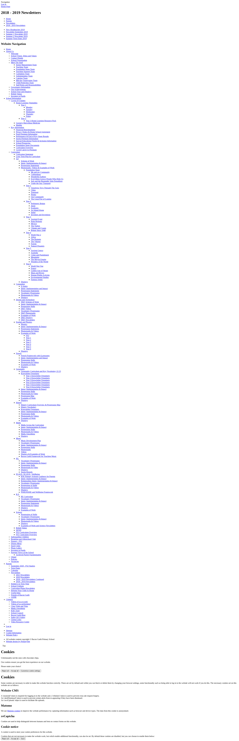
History (19, 403)
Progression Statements (30, 165)
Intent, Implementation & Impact (33, 163)
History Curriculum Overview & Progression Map (40, 405)
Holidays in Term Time (20, 584)
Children (9, 599)
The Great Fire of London (41, 199)
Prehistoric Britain (38, 203)
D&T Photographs (28, 313)
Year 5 (28, 248)
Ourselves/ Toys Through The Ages (45, 188)
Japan (33, 206)
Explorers (34, 208)
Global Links (16, 620)
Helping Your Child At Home (22, 590)
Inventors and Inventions (40, 215)
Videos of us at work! (19, 602)
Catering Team (22, 78)
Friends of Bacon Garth (20, 595)
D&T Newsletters (28, 320)
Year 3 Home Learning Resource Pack (41, 121)
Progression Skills (28, 306)
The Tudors (35, 226)
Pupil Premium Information (26, 134)
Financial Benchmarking (25, 130)
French (18, 353)
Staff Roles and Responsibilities (28, 85)
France (33, 268)
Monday (29, 107)
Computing (20, 284)
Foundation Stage (33, 170)
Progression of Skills (29, 485)
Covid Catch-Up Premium (26, 150)
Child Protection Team (25, 83)
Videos (23, 452)
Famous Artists (37, 280)
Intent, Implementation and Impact (34, 288)
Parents (9, 21)
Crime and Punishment (40, 255)
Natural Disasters (37, 246)
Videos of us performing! (21, 604)
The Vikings (36, 241)
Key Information (17, 127)
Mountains (35, 257)
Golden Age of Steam (39, 271)
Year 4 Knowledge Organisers (38, 382)
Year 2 (28, 201)
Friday (28, 116)
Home (8, 19)
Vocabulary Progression (30, 293)
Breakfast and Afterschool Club (23, 539)
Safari (33, 212)
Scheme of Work (27, 161)
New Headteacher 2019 (15, 30)
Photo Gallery (16, 548)
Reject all (5, 671)
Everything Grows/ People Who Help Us (47, 179)
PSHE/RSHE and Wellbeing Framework (37, 492)
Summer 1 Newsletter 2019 (17, 34)
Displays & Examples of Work (33, 454)
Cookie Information (13, 633)
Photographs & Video (29, 394)
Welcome (14, 54)
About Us (10, 51)
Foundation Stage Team (25, 69)
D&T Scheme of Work (30, 302)
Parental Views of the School (22, 552)
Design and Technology (25, 300)
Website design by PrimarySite (18, 641)
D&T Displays (26, 318)
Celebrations (36, 174)
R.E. (18, 494)
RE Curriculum (27, 497)
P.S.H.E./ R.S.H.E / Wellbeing (28, 474)
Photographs (26, 450)
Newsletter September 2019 (17, 32)
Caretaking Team (22, 74)
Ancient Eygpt (36, 219)
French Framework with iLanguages (35, 356)
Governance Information (20, 87)
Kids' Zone (15, 611)
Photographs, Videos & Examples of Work (37, 168)
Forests (33, 244)
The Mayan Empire (38, 259)
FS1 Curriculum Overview (26, 535)
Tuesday (29, 110)
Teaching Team (22, 67)
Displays (24, 282)
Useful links (15, 593)
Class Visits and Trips (19, 606)
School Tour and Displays (21, 92)
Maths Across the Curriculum (32, 425)
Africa (33, 237)
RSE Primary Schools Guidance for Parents (38, 476)
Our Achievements (18, 89)
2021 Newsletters (23, 575)
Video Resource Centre (20, 622)
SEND (18, 530)
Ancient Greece (37, 250)
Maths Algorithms (28, 434)
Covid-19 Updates (18, 101)
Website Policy (12, 635)
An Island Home (37, 210)
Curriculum (15, 152)
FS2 (27, 335)
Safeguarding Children (20, 537)
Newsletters (10, 23)
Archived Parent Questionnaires (28, 555)
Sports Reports (26, 472)
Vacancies (15, 561)
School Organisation (19, 60)
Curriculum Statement (24, 154)
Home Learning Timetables (26, 103)
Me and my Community (40, 172)
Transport (34, 192)
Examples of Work (28, 315)
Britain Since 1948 (38, 230)
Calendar (14, 570)
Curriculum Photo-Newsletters (23, 588)
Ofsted (13, 557)
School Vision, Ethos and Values (24, 56)
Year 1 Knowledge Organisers (38, 376)
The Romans (36, 239)
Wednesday (30, 112)
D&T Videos (26, 309)
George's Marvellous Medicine (28, 123)
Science (19, 512)
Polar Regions (36, 221)
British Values (16, 94)
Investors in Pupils (18, 96)
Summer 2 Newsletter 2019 (17, 36)
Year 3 (23, 118)
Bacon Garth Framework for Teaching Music (38, 456)
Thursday (29, 114)
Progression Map (27, 396)
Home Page (5, 6)
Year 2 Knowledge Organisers (38, 378)
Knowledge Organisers (30, 373)
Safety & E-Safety (18, 617)
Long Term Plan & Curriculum (28, 156)
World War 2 (36, 235)
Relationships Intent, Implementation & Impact (39, 481)
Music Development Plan (31, 441)
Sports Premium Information (27, 139)
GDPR (13, 597)
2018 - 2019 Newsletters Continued (30, 579)
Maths (18, 423)
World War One (37, 266)
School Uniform (17, 586)
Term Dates (15, 568)
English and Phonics (24, 322)
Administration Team (24, 76)
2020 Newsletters (23, 577)
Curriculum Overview (24, 148)
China (33, 190)
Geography (20, 369)
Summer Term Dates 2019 (16, 39)
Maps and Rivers (37, 273)
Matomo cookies (13, 711)
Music (18, 438)
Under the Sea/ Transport (41, 183)
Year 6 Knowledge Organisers (38, 387)
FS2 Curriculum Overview (26, 532)
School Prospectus (23, 143)
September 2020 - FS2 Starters (23, 566)
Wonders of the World (39, 262)
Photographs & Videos (30, 295)
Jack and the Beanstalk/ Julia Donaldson (46, 181)
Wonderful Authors (38, 177)
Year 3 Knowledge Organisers (38, 380)
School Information (13, 98)
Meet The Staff (17, 63)
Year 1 (23, 105)
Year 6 (28, 264)
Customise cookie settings (30, 671)
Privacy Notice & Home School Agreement (33, 132)
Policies (14, 559)
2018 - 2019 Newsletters (15, 25)
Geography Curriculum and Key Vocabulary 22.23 (41, 371)
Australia (34, 253)
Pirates (33, 195)
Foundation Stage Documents (27, 145)
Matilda (19, 125)
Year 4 (28, 233)
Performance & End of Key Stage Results (32, 136)
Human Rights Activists (40, 275)
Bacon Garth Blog (18, 615)
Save (23, 739)
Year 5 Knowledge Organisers (38, 385)
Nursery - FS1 (16, 541)
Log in (3, 4)
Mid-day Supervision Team (26, 80)
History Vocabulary (28, 407)
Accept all (14, 671)
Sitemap (9, 631)
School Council (17, 613)
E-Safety (24, 286)
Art (17, 159)
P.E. (17, 459)
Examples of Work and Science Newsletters (38, 526)
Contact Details (17, 58)
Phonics (24, 324)
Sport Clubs (15, 546)
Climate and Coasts (38, 228)
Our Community (37, 197)
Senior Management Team (26, 65)
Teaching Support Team (25, 71)
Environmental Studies (40, 277)
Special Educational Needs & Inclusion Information (36, 141)
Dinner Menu (16, 544)
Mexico (34, 224)
